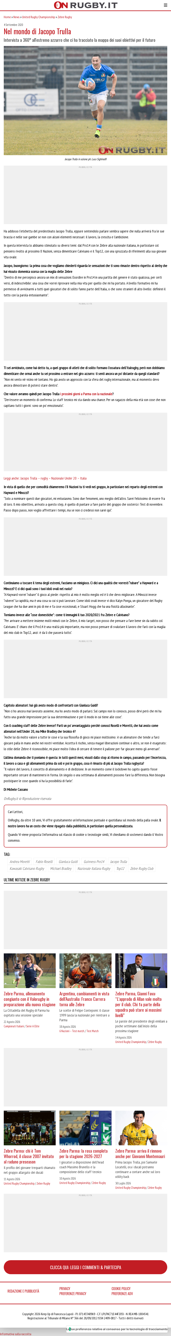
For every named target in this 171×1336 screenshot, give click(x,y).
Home (7, 17)
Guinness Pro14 (94, 861)
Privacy (64, 1288)
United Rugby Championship (38, 17)
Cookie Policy (121, 1288)
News (16, 17)
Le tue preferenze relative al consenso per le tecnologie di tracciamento (117, 1329)
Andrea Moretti (20, 861)
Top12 (120, 868)
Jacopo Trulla (118, 861)
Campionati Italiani (14, 1026)
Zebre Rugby (65, 17)
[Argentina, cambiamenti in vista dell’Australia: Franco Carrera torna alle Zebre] (85, 971)
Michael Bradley (60, 868)
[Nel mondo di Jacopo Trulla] (85, 101)
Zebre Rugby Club (141, 868)
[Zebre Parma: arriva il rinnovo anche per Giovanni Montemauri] (141, 1128)
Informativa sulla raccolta (15, 1334)
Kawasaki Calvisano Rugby (27, 868)
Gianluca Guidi (68, 861)
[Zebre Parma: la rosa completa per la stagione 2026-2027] (85, 1128)
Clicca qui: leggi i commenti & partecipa (85, 1267)
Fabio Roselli (44, 861)
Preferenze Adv (122, 1293)
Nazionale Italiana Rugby (93, 868)
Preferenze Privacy (72, 1293)
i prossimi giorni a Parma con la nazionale (86, 393)
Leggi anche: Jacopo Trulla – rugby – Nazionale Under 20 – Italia (45, 478)
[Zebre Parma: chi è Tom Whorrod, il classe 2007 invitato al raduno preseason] (30, 1128)
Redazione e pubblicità (23, 1291)
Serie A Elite (32, 1026)
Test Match (92, 1031)
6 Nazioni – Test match (71, 1031)
